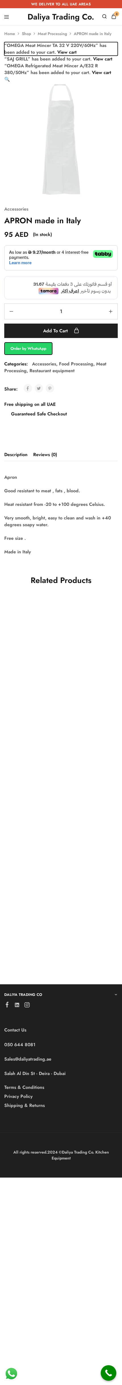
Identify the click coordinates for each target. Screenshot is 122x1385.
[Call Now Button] (108, 1373)
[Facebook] (7, 1006)
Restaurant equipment (52, 370)
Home (9, 33)
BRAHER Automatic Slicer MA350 (26, 685)
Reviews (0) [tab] (45, 454)
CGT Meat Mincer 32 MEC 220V (90, 807)
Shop (26, 33)
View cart (67, 52)
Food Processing (76, 364)
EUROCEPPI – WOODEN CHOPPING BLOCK (91, 932)
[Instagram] (27, 1006)
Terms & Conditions (24, 1087)
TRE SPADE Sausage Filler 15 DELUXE (28, 924)
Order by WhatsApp (28, 348)
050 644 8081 (19, 1044)
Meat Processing (52, 33)
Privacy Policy (18, 1096)
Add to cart (56, 331)
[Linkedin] (17, 1006)
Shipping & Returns (24, 1105)
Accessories (16, 209)
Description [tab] (16, 454)
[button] (7, 79)
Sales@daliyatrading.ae (27, 1059)
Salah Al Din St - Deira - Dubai (35, 1073)
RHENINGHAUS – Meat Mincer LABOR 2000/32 (89, 689)
